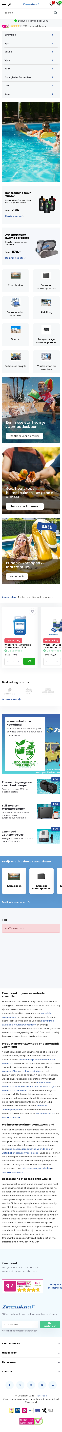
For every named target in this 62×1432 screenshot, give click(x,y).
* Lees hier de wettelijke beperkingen (19, 1330)
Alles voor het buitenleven (25, 506)
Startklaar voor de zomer (24, 436)
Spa (6, 43)
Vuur (7, 68)
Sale (7, 94)
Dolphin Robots (14, 257)
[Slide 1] (31, 142)
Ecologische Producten (17, 77)
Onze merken (10, 699)
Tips (6, 85)
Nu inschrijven (50, 1324)
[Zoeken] (55, 12)
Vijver (7, 60)
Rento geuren (13, 216)
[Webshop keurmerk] (31, 1421)
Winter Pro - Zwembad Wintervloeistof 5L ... (17, 646)
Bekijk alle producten (14, 902)
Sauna (8, 51)
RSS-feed (42, 1395)
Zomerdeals (17, 576)
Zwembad (10, 34)
